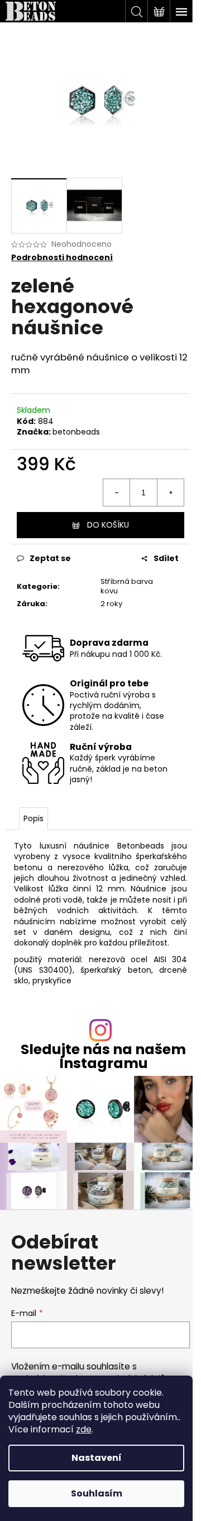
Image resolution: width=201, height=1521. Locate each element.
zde (84, 1429)
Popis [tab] (33, 818)
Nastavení (96, 1457)
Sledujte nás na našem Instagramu (103, 1056)
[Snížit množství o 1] (116, 492)
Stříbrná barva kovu (126, 586)
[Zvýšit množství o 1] (170, 492)
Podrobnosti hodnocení (62, 257)
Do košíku (108, 524)
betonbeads (76, 431)
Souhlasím (96, 1493)
